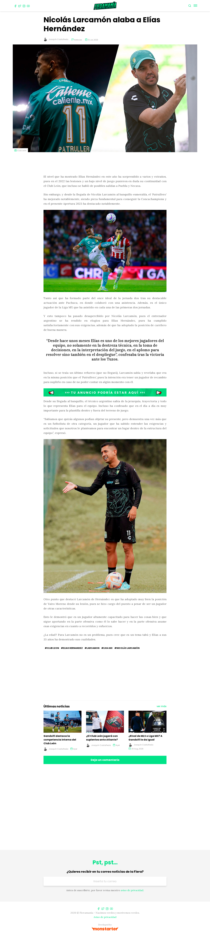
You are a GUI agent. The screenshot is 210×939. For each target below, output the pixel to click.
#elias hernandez (72, 648)
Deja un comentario (105, 760)
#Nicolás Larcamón (127, 648)
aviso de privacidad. (132, 890)
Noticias (78, 39)
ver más (161, 706)
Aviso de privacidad (105, 917)
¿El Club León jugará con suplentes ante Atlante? (102, 737)
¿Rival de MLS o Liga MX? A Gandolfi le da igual (145, 737)
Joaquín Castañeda (58, 39)
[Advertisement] (105, 164)
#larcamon (92, 648)
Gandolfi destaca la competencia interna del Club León (60, 739)
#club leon (52, 648)
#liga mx (107, 648)
